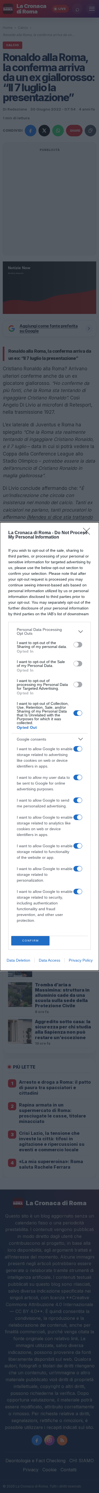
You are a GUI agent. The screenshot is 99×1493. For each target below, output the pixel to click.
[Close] (88, 533)
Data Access (49, 960)
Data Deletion (18, 960)
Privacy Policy (81, 960)
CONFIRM (30, 940)
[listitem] (49, 631)
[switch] (77, 644)
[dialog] (49, 746)
